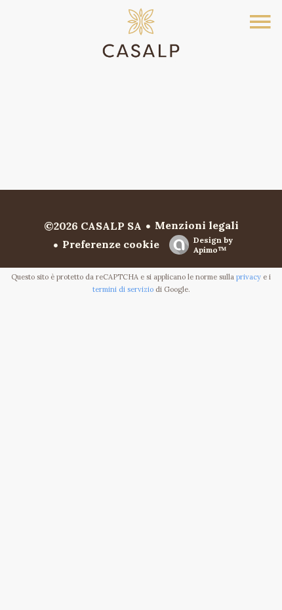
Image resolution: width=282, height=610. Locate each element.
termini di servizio (122, 289)
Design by (213, 245)
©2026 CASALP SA (93, 225)
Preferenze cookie (110, 244)
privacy (248, 276)
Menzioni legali (197, 225)
